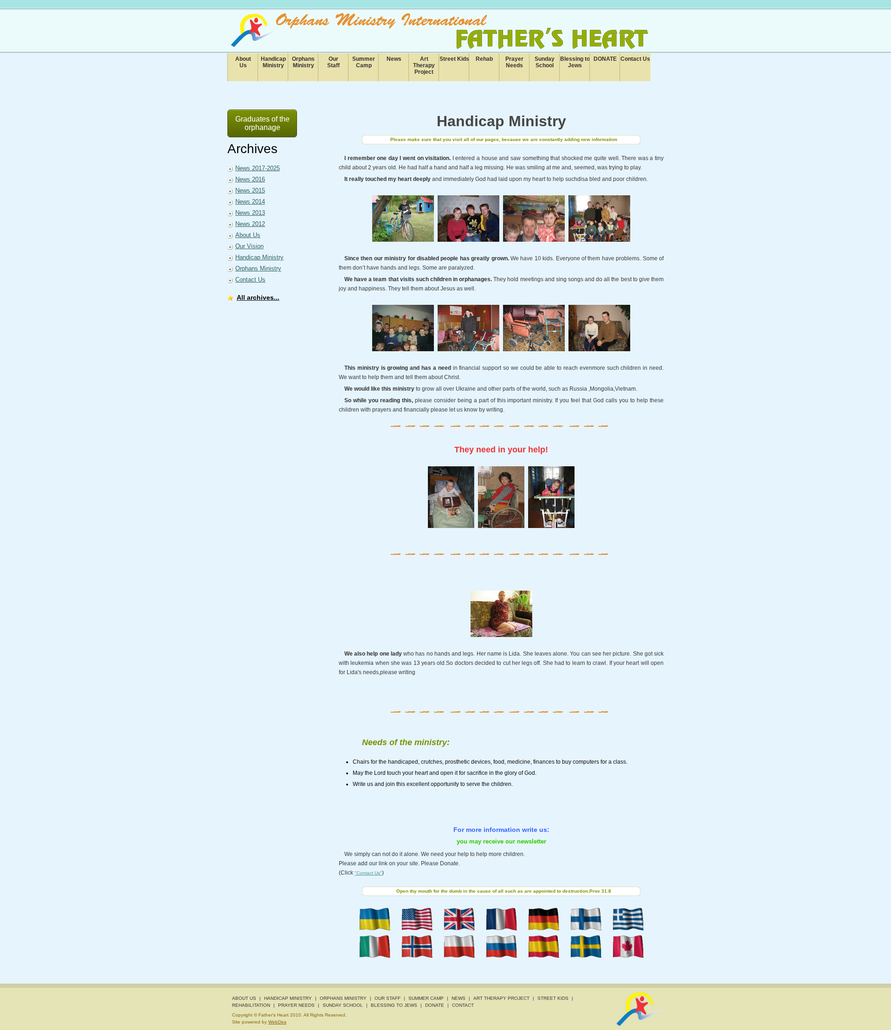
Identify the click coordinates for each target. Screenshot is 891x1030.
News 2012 (250, 223)
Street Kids (454, 59)
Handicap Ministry (273, 62)
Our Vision (249, 246)
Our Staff (387, 998)
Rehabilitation (251, 1005)
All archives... (258, 297)
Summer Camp (363, 62)
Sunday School (545, 62)
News (394, 59)
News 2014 (250, 201)
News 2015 (250, 190)
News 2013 (250, 212)
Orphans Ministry (303, 62)
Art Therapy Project (424, 65)
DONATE (605, 59)
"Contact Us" (368, 873)
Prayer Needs (514, 62)
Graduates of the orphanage (262, 123)
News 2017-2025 (257, 168)
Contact (463, 1005)
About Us (247, 235)
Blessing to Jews (575, 62)
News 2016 (250, 179)
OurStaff (333, 62)
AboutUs (243, 62)
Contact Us (635, 59)
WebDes (277, 1021)
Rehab (484, 59)
